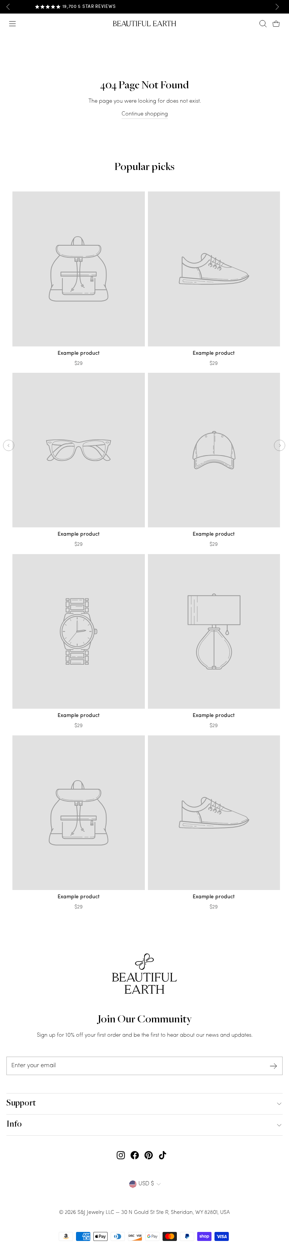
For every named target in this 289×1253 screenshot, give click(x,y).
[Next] (276, 6)
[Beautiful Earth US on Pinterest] (148, 1155)
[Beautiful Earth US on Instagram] (121, 1155)
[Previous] (8, 6)
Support (21, 1103)
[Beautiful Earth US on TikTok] (162, 1155)
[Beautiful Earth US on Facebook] (135, 1155)
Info (14, 1124)
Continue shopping (145, 114)
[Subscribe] (273, 1066)
